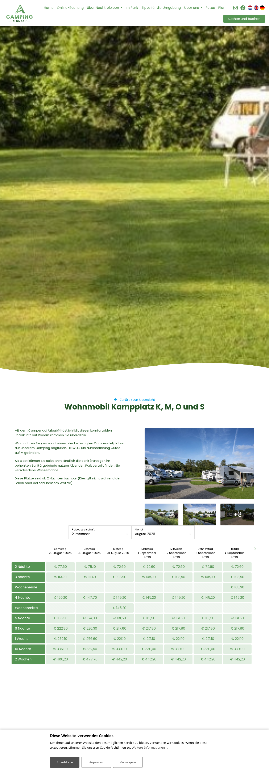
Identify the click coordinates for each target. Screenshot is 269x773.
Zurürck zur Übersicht (137, 399)
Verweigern (128, 762)
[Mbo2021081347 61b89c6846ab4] (199, 463)
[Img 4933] (161, 514)
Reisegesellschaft (83, 529)
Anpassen (96, 762)
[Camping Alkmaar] (19, 13)
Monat (139, 529)
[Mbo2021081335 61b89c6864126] (199, 514)
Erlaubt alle (65, 762)
